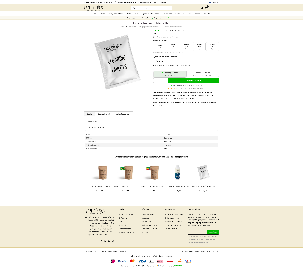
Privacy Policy (194, 251)
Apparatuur (132, 26)
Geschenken (123, 225)
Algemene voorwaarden (209, 251)
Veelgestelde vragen (123, 114)
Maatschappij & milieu (149, 228)
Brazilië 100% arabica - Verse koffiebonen (125, 186)
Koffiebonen (123, 218)
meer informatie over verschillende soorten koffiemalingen (172, 65)
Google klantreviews (160, 18)
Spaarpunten (146, 221)
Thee (120, 221)
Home (95, 13)
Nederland (214, 2)
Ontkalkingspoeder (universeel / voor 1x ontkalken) (203, 186)
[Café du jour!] (105, 8)
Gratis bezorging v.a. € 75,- (174, 218)
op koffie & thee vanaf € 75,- (99, 2)
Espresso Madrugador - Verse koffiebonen (99, 186)
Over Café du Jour (148, 214)
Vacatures (145, 218)
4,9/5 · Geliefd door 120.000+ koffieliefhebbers (186, 88)
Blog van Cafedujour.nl (126, 232)
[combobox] (151, 8)
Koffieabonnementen (149, 225)
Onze (126, 2)
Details (89, 114)
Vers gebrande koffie (126, 214)
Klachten (185, 251)
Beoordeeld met (146, 2)
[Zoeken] (134, 7)
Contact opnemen (171, 228)
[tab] (89, 113)
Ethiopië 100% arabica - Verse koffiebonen (151, 186)
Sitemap (145, 232)
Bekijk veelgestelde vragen (174, 214)
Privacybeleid (194, 239)
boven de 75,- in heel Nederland (187, 85)
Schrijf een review (177, 30)
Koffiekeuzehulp (161, 2)
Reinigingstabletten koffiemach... (149, 26)
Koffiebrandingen (125, 228)
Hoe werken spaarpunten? (174, 221)
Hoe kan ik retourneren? (173, 225)
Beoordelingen (103, 114)
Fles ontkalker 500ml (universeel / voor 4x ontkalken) (177, 186)
